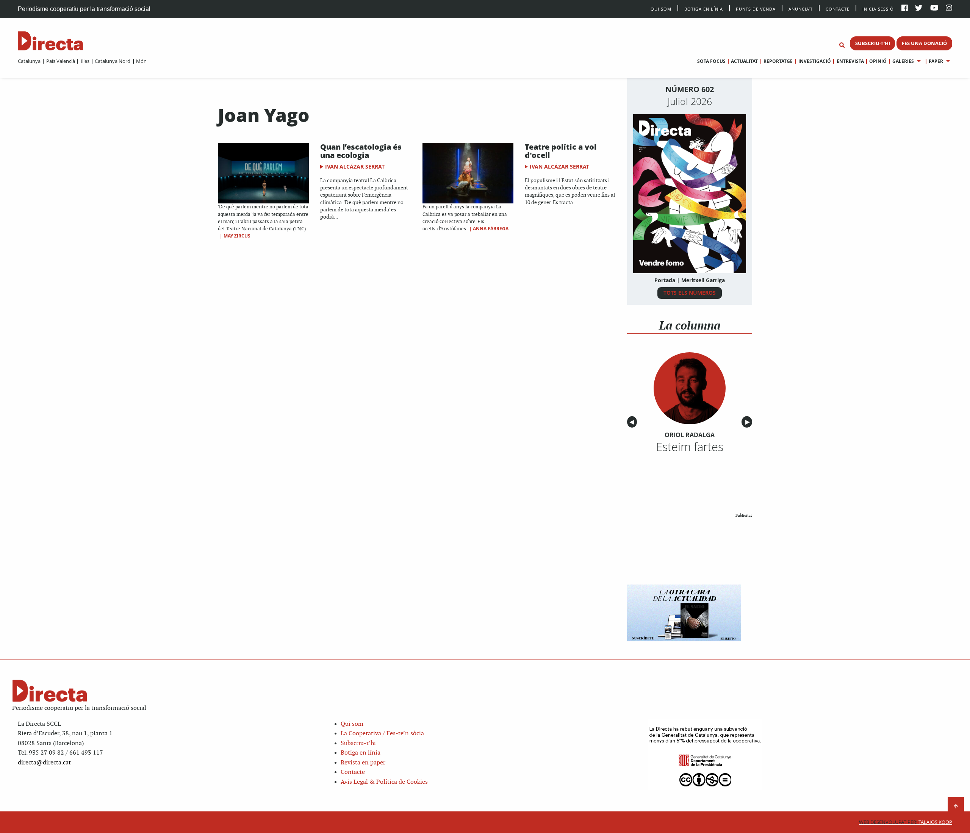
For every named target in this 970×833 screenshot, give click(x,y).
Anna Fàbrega (490, 228)
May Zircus (237, 236)
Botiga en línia (703, 8)
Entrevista (850, 61)
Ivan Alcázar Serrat (355, 166)
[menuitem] (29, 61)
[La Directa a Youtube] (934, 8)
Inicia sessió (878, 8)
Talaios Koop (905, 822)
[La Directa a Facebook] (904, 8)
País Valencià (60, 61)
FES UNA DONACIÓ (924, 43)
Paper (936, 61)
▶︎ (748, 422)
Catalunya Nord (112, 61)
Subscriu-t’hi (358, 743)
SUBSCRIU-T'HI (872, 43)
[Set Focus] (842, 45)
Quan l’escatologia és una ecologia (361, 151)
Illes (85, 61)
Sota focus (711, 61)
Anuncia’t (801, 8)
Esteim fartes (689, 447)
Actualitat (744, 61)
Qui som (352, 724)
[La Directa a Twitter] (918, 8)
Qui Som (661, 9)
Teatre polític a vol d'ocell (560, 151)
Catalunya (29, 61)
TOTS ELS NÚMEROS (689, 292)
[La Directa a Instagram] (949, 8)
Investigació (814, 61)
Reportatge (778, 61)
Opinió (878, 61)
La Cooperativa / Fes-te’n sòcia (382, 733)
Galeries (903, 61)
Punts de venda (756, 8)
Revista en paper (363, 762)
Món (141, 61)
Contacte (838, 8)
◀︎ (633, 422)
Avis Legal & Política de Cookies (384, 782)
